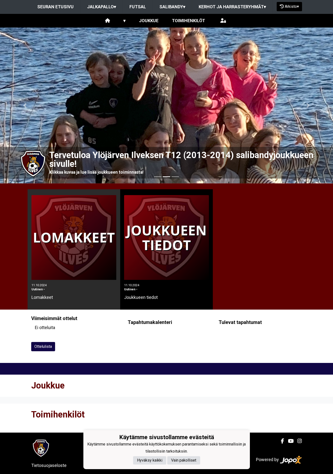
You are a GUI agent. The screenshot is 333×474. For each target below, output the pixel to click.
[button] (25, 105)
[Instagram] (298, 441)
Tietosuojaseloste (49, 465)
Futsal (137, 6)
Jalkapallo (101, 6)
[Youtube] (289, 441)
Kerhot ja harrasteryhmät (232, 6)
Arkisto (292, 6)
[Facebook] (280, 441)
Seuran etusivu (55, 6)
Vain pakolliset (183, 460)
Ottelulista (43, 346)
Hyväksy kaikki (149, 460)
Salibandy (172, 6)
